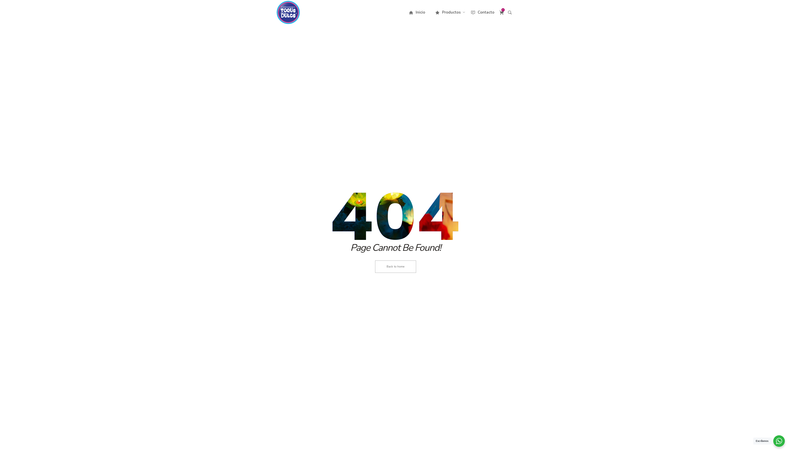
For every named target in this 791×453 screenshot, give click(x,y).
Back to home (396, 267)
